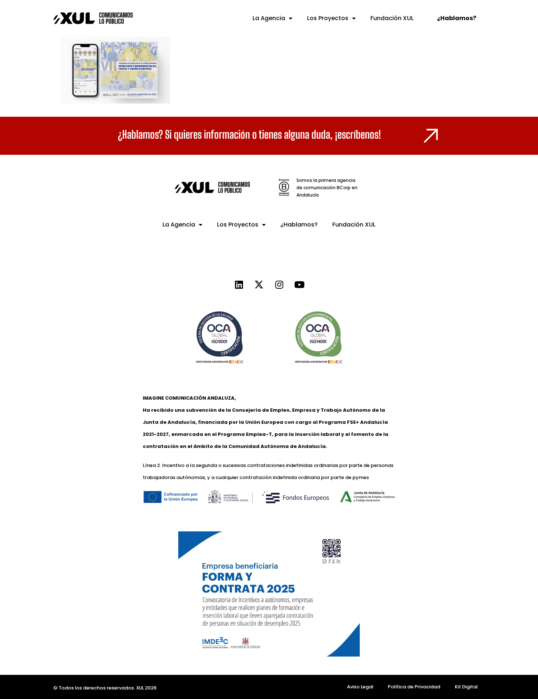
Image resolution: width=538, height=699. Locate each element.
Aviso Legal (360, 687)
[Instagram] (279, 284)
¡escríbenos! (358, 134)
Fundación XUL (392, 18)
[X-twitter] (259, 284)
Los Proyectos (327, 18)
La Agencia (269, 18)
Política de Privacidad (414, 687)
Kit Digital (466, 687)
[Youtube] (299, 284)
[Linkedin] (239, 284)
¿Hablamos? (299, 224)
